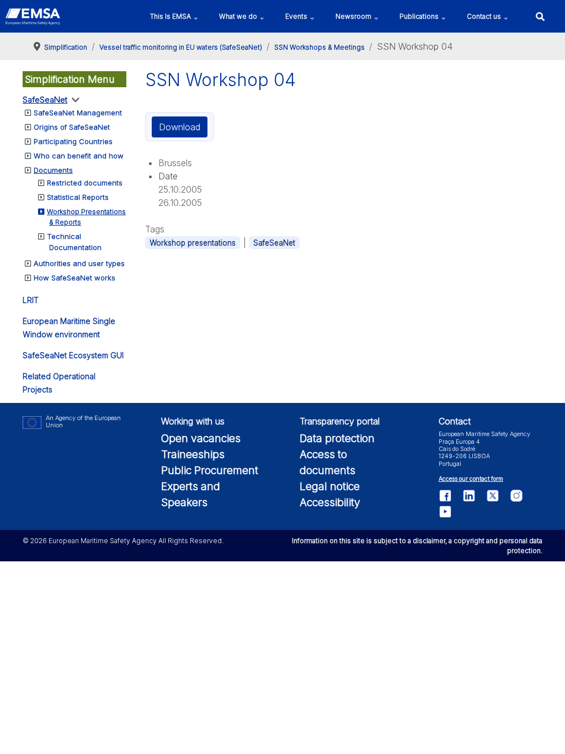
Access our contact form (471, 478)
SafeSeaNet (45, 99)
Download (179, 126)
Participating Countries (73, 141)
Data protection (337, 438)
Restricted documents (84, 182)
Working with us (193, 421)
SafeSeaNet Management (78, 112)
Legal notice (330, 486)
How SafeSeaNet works (74, 277)
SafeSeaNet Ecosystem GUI (73, 355)
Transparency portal (340, 421)
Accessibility (330, 502)
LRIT (31, 300)
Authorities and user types (79, 263)
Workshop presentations (193, 242)
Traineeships (193, 454)
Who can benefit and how (79, 155)
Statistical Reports (78, 197)
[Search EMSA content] (540, 16)
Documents (53, 170)
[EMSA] (33, 16)
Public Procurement (209, 470)
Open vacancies (201, 438)
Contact (455, 421)
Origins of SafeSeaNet (72, 127)
